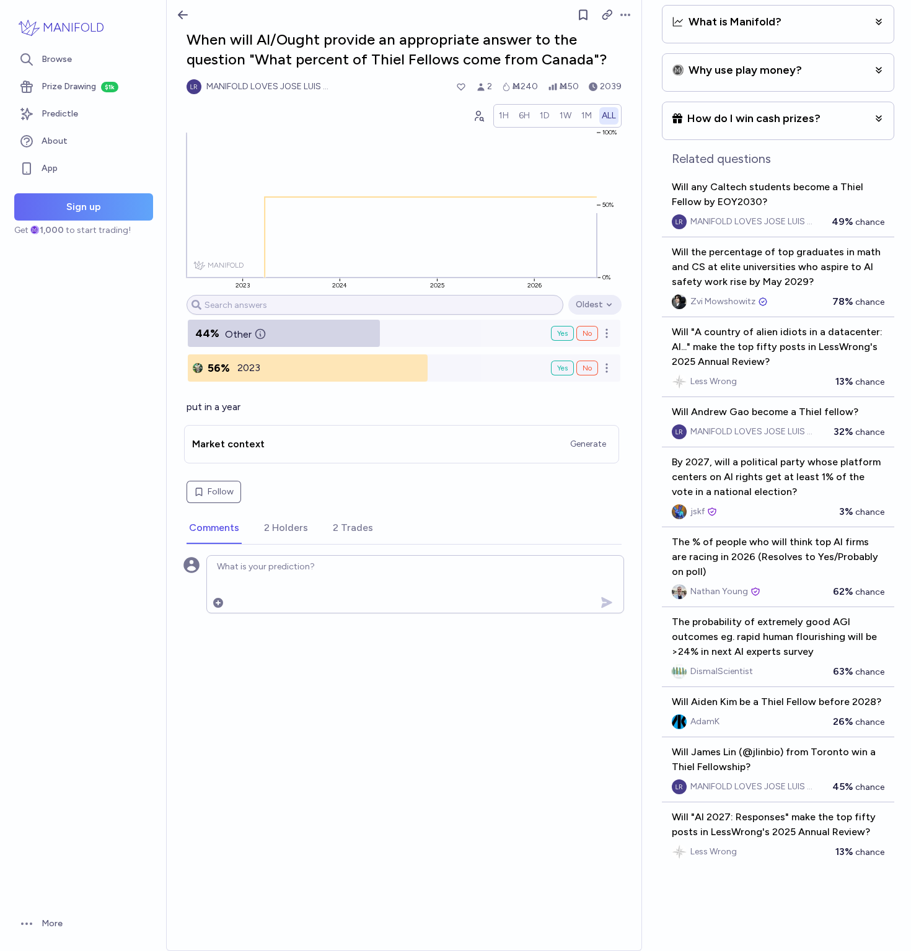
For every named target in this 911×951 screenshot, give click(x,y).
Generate (588, 444)
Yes (562, 333)
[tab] (214, 528)
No (587, 333)
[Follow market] (583, 15)
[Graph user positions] (478, 116)
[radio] (503, 116)
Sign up (83, 207)
